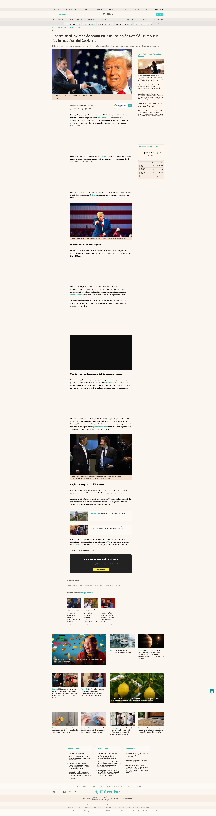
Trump (94, 195)
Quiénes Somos (111, 804)
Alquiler (111, 9)
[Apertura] (86, 798)
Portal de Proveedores (127, 804)
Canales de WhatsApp (82, 804)
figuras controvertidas (100, 427)
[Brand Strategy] (105, 798)
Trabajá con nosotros (145, 804)
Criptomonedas (131, 19)
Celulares (84, 786)
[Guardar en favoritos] (130, 105)
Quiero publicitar (102, 569)
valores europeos (76, 295)
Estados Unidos (102, 118)
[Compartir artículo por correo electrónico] (86, 109)
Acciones (124, 9)
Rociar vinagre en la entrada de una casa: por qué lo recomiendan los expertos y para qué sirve (150, 105)
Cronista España (57, 27)
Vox (71, 120)
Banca (144, 19)
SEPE (100, 786)
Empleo (136, 9)
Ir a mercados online (58, 23)
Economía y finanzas (75, 19)
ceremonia (103, 156)
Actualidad (116, 19)
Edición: (157, 9)
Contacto (67, 804)
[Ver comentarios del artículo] (90, 109)
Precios (108, 786)
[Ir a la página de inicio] (61, 14)
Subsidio (129, 786)
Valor (161, 162)
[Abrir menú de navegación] (53, 14)
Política (103, 19)
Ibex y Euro (91, 19)
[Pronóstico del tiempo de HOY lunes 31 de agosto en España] (122, 641)
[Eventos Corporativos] (96, 798)
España (118, 585)
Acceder (159, 14)
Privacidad (121, 807)
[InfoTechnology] (127, 798)
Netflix (148, 9)
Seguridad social (71, 9)
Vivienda (99, 9)
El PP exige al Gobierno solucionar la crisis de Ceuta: (152, 153)
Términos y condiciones (109, 807)
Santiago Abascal (75, 27)
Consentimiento (130, 807)
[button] (212, 691)
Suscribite (97, 804)
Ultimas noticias (58, 19)
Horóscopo (139, 786)
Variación (151, 162)
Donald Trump (88, 585)
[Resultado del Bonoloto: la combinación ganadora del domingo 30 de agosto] (79, 649)
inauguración (109, 585)
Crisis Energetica (118, 786)
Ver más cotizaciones (158, 23)
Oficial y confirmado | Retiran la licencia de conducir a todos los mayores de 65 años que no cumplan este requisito (150, 87)
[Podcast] (114, 799)
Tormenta (56, 9)
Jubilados (86, 9)
